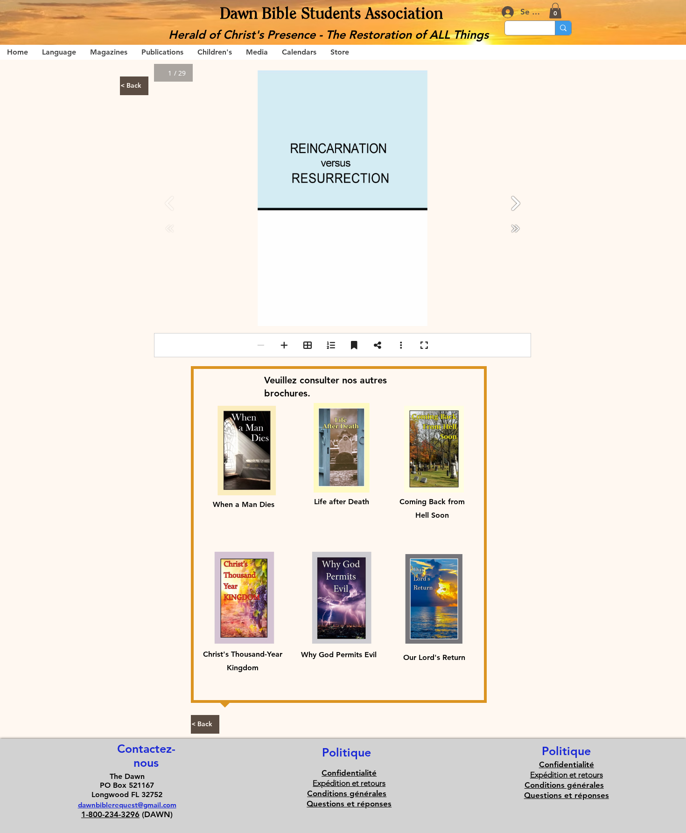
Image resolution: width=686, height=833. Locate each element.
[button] (555, 10)
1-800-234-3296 (110, 814)
